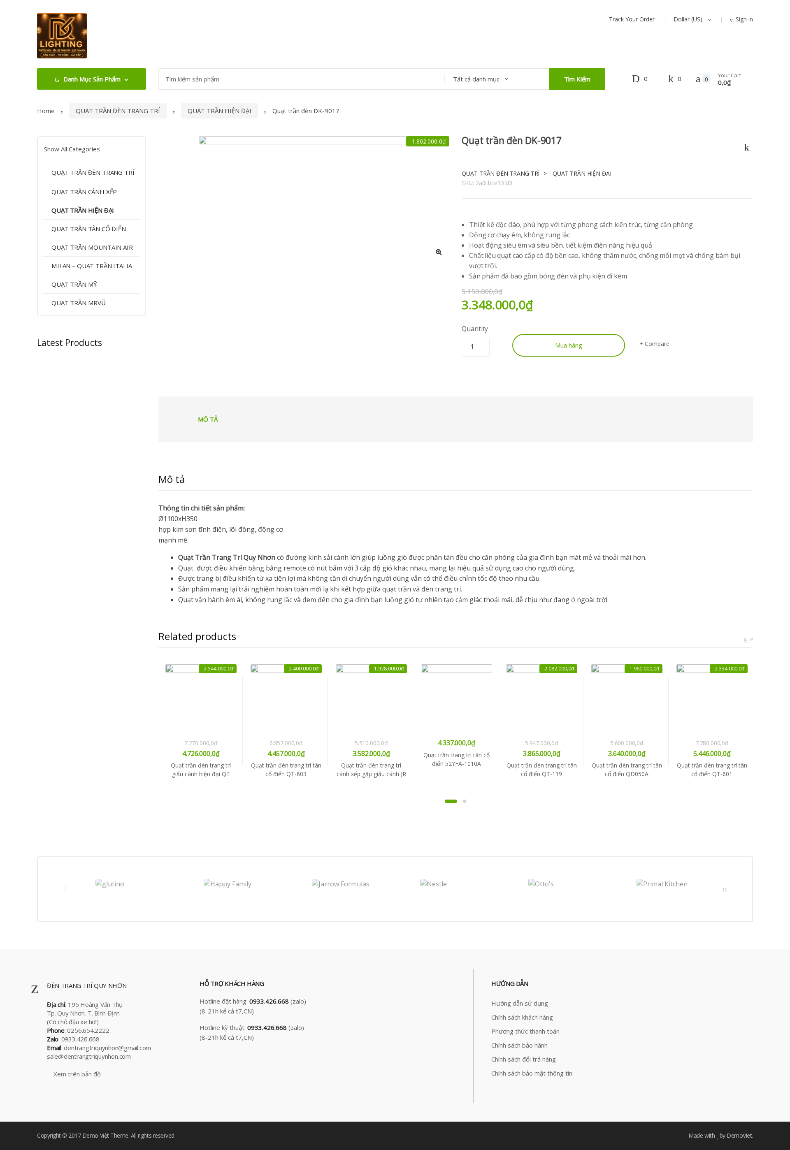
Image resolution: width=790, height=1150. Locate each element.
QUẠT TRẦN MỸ (74, 284)
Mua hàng (568, 345)
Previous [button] (65, 889)
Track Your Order (632, 19)
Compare (657, 344)
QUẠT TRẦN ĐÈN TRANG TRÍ (118, 111)
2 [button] (464, 801)
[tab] (208, 419)
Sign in (744, 19)
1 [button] (451, 801)
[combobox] (298, 79)
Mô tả (208, 419)
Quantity (475, 328)
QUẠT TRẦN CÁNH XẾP (84, 192)
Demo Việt (95, 1135)
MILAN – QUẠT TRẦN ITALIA (91, 266)
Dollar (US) (689, 19)
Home (46, 111)
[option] (304, 199)
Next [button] (725, 889)
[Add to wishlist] (747, 145)
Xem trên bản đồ (76, 1074)
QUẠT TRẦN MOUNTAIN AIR (92, 247)
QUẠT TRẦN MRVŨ (78, 303)
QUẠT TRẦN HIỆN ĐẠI (219, 111)
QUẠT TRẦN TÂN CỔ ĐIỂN (88, 229)
